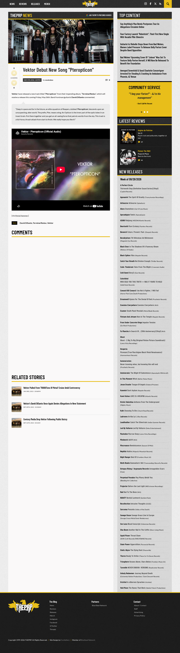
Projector (124, 486)
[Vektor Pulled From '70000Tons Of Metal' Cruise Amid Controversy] (16, 391)
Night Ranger (125, 457)
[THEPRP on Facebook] (150, 3)
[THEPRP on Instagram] (145, 3)
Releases (35, 3)
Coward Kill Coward (128, 290)
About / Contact (140, 605)
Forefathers (65, 640)
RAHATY (123, 497)
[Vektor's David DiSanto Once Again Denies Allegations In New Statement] (16, 407)
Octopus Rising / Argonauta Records (134, 468)
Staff (136, 609)
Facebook (53, 622)
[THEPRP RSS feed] (160, 3)
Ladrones (124, 416)
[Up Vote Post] (14, 73)
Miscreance (124, 445)
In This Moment (126, 378)
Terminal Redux (40, 223)
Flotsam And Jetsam (128, 316)
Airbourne (124, 203)
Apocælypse (125, 214)
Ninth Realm (125, 463)
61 (142, 160)
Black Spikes (125, 255)
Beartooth (124, 226)
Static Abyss (125, 550)
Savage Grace (125, 515)
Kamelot (123, 390)
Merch (47, 3)
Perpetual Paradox (127, 477)
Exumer (123, 310)
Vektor (50, 223)
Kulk (122, 410)
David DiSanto (26, 223)
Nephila (123, 451)
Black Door (124, 246)
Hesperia (123, 349)
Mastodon (124, 433)
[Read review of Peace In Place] (128, 157)
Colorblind (124, 278)
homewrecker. (126, 360)
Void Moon (124, 587)
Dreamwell (124, 299)
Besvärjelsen (125, 237)
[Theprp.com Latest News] (24, 606)
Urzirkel (123, 582)
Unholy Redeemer (127, 573)
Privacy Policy (139, 616)
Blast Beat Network (99, 605)
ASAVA (122, 220)
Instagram (53, 619)
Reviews (23, 3)
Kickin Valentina (126, 402)
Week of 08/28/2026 (130, 179)
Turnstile (123, 567)
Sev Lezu (123, 523)
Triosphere (124, 561)
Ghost (122, 337)
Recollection (125, 503)
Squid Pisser (125, 535)
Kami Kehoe (125, 396)
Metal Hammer (21, 215)
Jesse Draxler (125, 384)
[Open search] (168, 4)
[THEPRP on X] (155, 3)
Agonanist (124, 197)
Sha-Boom (124, 529)
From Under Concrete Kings (131, 322)
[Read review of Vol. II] (128, 136)
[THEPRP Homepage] (90, 4)
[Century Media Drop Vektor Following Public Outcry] (16, 423)
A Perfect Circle (126, 185)
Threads (53, 629)
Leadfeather (125, 422)
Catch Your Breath (127, 261)
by (48, 80)
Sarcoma (123, 509)
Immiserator (125, 372)
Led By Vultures (126, 428)
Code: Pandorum (126, 267)
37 (142, 142)
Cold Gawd (124, 272)
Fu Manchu (124, 331)
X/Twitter (53, 626)
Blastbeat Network (88, 640)
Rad (121, 492)
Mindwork (124, 439)
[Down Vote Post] (14, 83)
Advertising (138, 612)
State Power (125, 544)
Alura (122, 208)
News (12, 3)
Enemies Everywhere (128, 305)
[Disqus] (61, 274)
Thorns (123, 556)
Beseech (123, 232)
